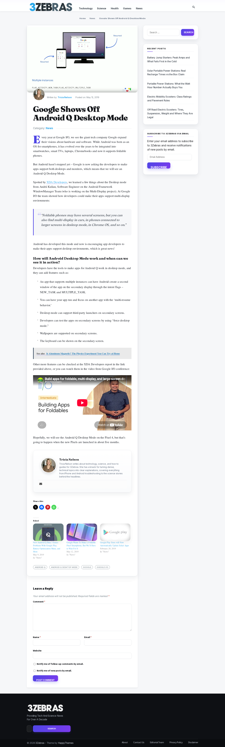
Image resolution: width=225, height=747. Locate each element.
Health (114, 8)
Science (101, 8)
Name (37, 637)
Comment (39, 601)
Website (37, 650)
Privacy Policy (176, 742)
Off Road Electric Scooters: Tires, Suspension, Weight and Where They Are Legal (170, 113)
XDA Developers (57, 182)
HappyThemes (65, 743)
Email (87, 637)
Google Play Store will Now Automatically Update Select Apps (114, 544)
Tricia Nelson (65, 97)
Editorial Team (157, 742)
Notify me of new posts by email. (54, 670)
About (125, 742)
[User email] (40, 484)
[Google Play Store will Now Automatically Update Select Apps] (115, 532)
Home (82, 18)
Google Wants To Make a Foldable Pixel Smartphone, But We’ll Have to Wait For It (81, 545)
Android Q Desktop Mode (64, 567)
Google (87, 567)
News (139, 8)
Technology (85, 8)
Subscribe (159, 167)
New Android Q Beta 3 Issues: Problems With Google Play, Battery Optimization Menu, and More (46, 547)
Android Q (40, 567)
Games (127, 8)
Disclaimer (193, 742)
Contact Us (138, 742)
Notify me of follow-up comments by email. (60, 663)
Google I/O (102, 567)
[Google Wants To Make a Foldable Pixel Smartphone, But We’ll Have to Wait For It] (82, 532)
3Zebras (40, 743)
